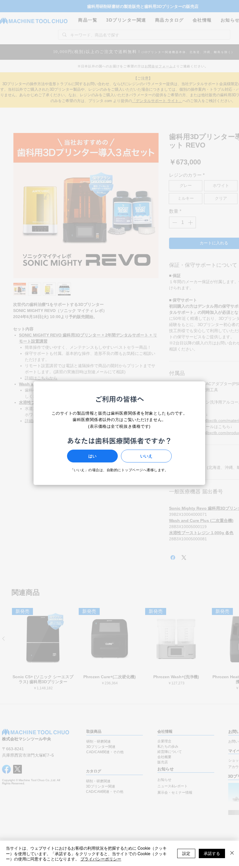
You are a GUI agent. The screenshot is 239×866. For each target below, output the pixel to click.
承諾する (212, 853)
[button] (92, 456)
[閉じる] (232, 853)
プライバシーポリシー (100, 859)
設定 (186, 853)
